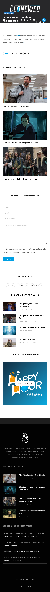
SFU (18, 35)
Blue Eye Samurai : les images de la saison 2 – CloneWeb (22, 533)
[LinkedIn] (36, 24)
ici (24, 43)
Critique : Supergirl (10, 545)
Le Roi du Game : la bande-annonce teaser (20, 179)
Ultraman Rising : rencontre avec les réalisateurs (21, 536)
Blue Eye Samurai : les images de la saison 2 (21, 142)
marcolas (11, 25)
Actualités (8, 13)
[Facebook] (36, 21)
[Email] (43, 21)
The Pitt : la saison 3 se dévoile (16, 106)
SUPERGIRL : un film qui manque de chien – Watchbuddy (22, 542)
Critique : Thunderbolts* (12, 560)
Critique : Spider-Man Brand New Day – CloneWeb (20, 557)
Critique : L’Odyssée (27, 339)
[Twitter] (40, 21)
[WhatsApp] (40, 24)
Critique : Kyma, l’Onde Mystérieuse (25, 551)
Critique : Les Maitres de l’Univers (32, 327)
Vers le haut (25, 587)
